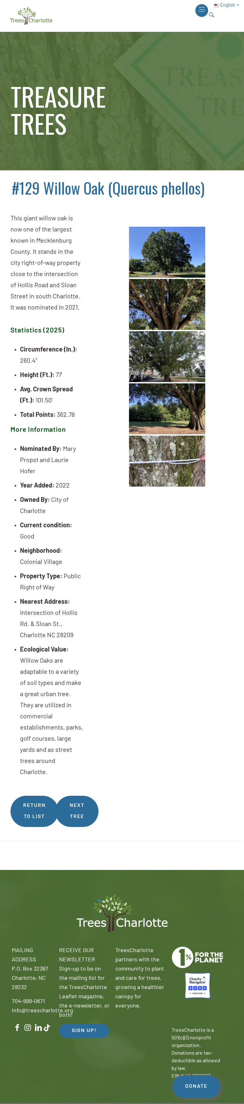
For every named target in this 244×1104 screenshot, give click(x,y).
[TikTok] (47, 1028)
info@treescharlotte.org (42, 1011)
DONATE (196, 1086)
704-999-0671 (28, 1002)
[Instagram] (28, 1028)
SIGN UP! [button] (84, 1030)
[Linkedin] (38, 1028)
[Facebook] (17, 1028)
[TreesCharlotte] (31, 16)
